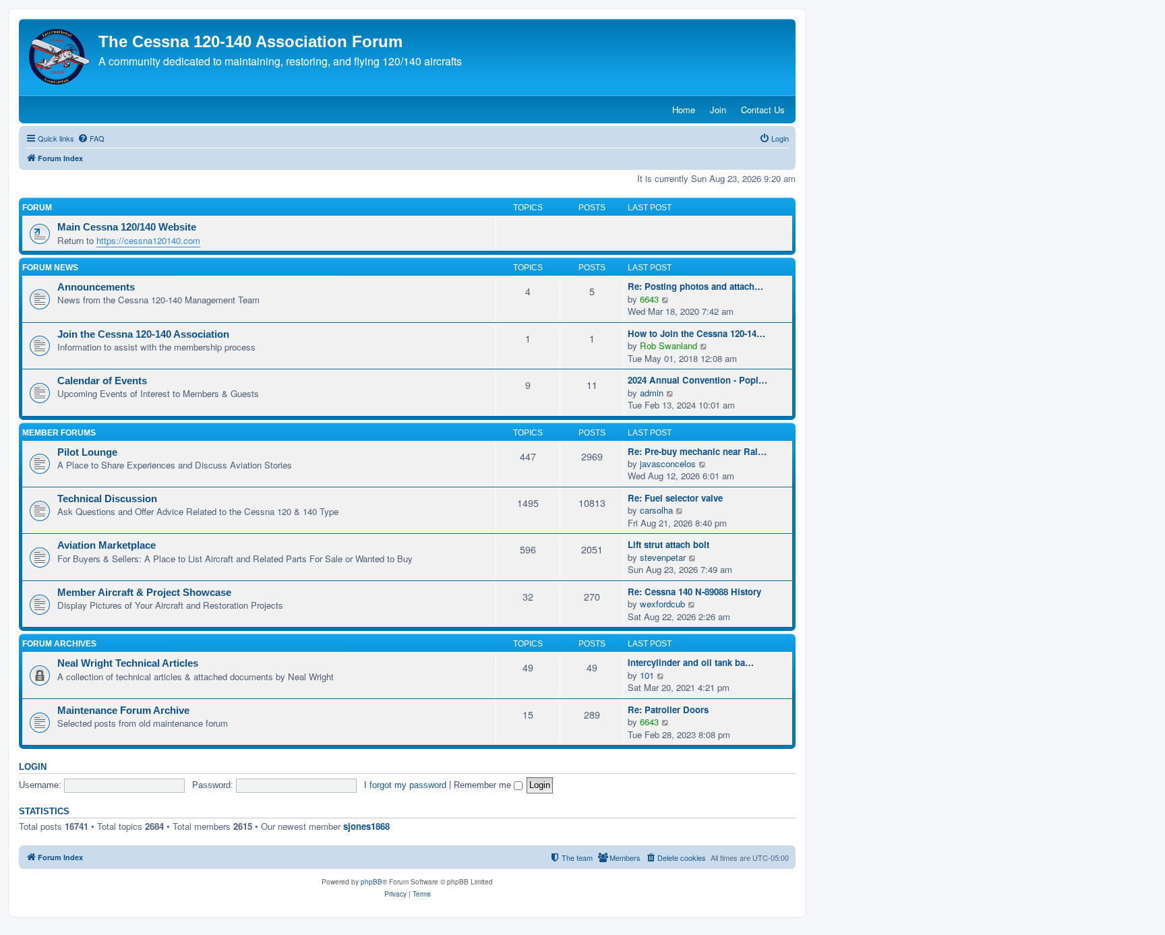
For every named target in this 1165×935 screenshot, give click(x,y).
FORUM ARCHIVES (59, 644)
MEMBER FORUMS (59, 433)
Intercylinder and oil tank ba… (691, 663)
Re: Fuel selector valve (675, 498)
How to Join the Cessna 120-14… (696, 334)
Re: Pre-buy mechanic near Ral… (697, 452)
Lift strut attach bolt (668, 545)
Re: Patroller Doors (668, 710)
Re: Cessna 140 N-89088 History (694, 592)
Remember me (484, 785)
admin (651, 393)
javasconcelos (668, 464)
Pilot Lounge (87, 452)
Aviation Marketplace (106, 545)
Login (33, 767)
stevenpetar (663, 557)
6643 (649, 299)
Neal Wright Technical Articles (127, 663)
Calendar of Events (102, 380)
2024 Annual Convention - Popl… (697, 380)
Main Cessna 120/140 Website (126, 227)
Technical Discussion (107, 498)
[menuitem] (91, 138)
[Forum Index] (60, 57)
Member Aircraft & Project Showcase (144, 592)
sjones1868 (366, 826)
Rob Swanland (668, 345)
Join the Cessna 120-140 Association (143, 334)
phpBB (371, 881)
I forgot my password (405, 785)
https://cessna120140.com (148, 240)
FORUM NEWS (50, 267)
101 (647, 675)
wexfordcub (662, 604)
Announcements (96, 287)
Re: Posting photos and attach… (695, 286)
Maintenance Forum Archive (123, 710)
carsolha (656, 510)
